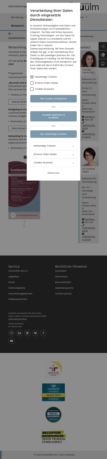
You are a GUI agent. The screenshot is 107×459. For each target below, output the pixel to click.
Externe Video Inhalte (46, 83)
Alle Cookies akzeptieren (53, 98)
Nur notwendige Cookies (53, 134)
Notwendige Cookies (46, 77)
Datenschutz (53, 173)
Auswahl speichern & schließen (53, 116)
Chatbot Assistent (44, 89)
